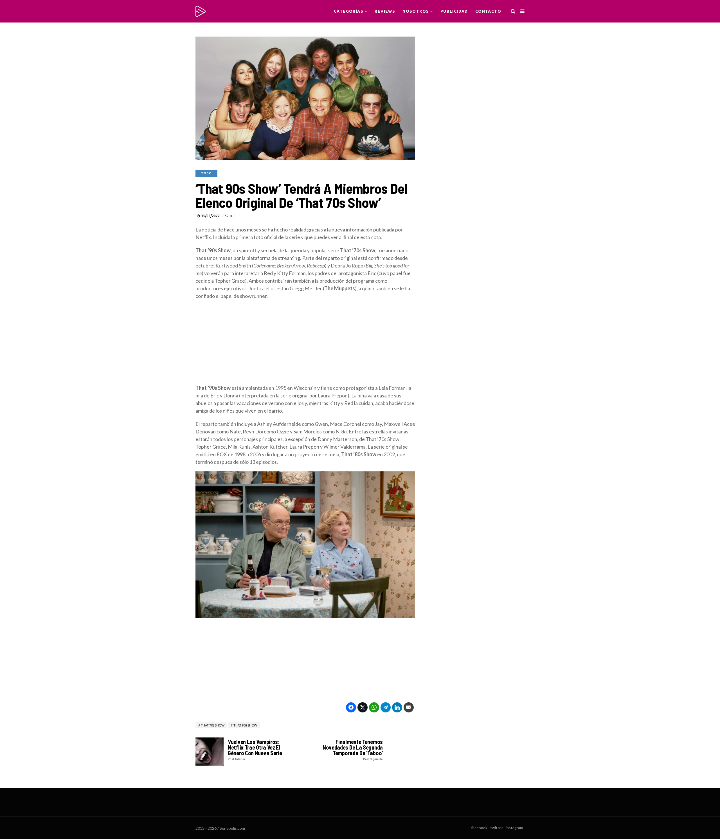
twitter (496, 827)
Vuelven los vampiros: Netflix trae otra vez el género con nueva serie (255, 750)
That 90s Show (245, 725)
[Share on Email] (409, 707)
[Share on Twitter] (362, 707)
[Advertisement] (305, 344)
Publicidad (454, 11)
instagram (514, 827)
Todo (206, 173)
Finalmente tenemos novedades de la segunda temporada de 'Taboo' (353, 750)
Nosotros (415, 11)
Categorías (348, 11)
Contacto (488, 11)
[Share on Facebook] (351, 707)
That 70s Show (212, 725)
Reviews (385, 11)
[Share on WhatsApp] (374, 707)
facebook (479, 827)
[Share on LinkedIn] (397, 707)
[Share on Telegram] (386, 707)
